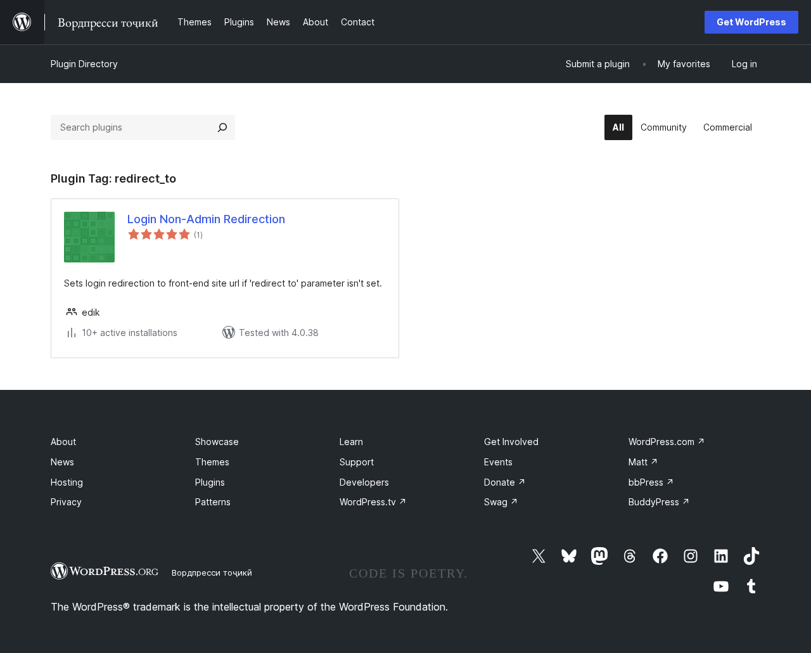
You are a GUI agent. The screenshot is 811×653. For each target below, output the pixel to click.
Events (498, 461)
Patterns (213, 501)
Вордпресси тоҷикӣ (212, 572)
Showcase (217, 441)
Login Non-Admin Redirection (206, 219)
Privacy (66, 501)
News (62, 461)
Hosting (67, 482)
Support (357, 461)
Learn (351, 441)
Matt (643, 461)
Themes (212, 461)
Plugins (210, 482)
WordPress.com (667, 441)
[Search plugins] (222, 127)
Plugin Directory (84, 63)
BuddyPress (659, 501)
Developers (364, 482)
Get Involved (511, 441)
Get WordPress (751, 21)
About (63, 441)
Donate (505, 482)
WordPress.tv (373, 501)
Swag (501, 501)
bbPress (651, 482)
